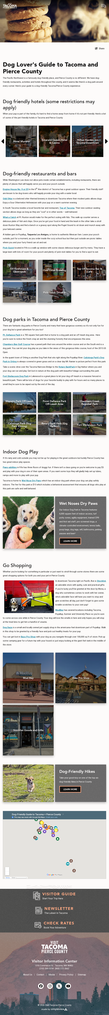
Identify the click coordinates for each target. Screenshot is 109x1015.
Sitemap (82, 974)
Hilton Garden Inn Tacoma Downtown (87, 141)
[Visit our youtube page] (68, 986)
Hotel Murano (21, 141)
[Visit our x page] (59, 986)
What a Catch (9, 217)
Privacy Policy (66, 974)
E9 (27, 189)
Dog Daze (7, 627)
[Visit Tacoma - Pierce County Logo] (10, 5)
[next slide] (106, 141)
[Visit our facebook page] (41, 986)
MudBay (59, 610)
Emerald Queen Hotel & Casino (54, 141)
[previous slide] (3, 141)
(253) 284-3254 (46, 968)
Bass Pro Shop (28, 637)
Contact (40, 974)
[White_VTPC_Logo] (54, 947)
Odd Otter (8, 198)
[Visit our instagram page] (50, 986)
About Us (27, 974)
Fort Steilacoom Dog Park (16, 376)
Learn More (70, 541)
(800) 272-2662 (62, 968)
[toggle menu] (103, 5)
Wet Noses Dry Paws (78, 503)
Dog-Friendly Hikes (77, 771)
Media (52, 974)
